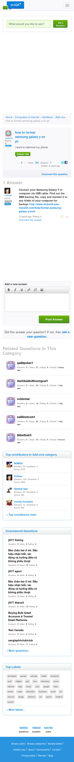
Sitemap (42, 755)
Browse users (18, 743)
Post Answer (54, 319)
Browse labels (55, 743)
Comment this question (55, 174)
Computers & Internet (27, 117)
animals (34, 675)
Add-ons (60, 117)
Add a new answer (16, 284)
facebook (55, 675)
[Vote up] (18, 162)
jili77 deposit (16, 602)
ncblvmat (23, 399)
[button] (8, 290)
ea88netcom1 (26, 417)
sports (49, 696)
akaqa (21, 696)
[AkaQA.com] (13, 5)
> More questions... (18, 650)
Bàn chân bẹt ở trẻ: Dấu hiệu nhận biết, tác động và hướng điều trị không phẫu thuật (23, 555)
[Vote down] (25, 162)
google (46, 686)
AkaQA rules (19, 749)
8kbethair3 (24, 435)
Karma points (43, 749)
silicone (11, 686)
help (20, 686)
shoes (10, 691)
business (43, 691)
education (30, 691)
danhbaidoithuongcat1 (32, 381)
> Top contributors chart (21, 514)
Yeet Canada (16, 630)
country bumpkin (23, 501)
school (10, 701)
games (23, 675)
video (55, 686)
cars (37, 686)
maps (19, 691)
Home (9, 117)
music (28, 686)
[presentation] (9, 290)
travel (56, 681)
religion (19, 681)
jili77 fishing (15, 540)
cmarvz (9, 138)
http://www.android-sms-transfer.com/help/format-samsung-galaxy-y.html (40, 207)
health (44, 675)
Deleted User (21, 488)
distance (31, 696)
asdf (9, 681)
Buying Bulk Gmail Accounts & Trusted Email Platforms (20, 616)
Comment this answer (30, 220)
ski (60, 691)
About (31, 749)
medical (59, 696)
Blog (50, 755)
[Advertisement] (37, 76)
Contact (56, 749)
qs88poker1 (25, 363)
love (35, 681)
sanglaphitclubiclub (20, 640)
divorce (11, 696)
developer (12, 675)
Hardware (47, 117)
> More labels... (15, 709)
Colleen (8, 195)
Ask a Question (60, 24)
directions (45, 681)
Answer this (23, 154)
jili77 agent (15, 571)
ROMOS (18, 463)
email (53, 691)
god (27, 681)
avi (40, 696)
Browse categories (36, 743)
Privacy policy (28, 755)
